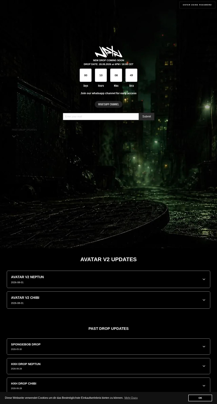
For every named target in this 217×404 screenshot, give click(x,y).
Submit (146, 116)
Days (85, 85)
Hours (101, 85)
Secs (131, 85)
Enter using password (197, 5)
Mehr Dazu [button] (131, 397)
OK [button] (200, 398)
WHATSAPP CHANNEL (108, 104)
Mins (116, 85)
